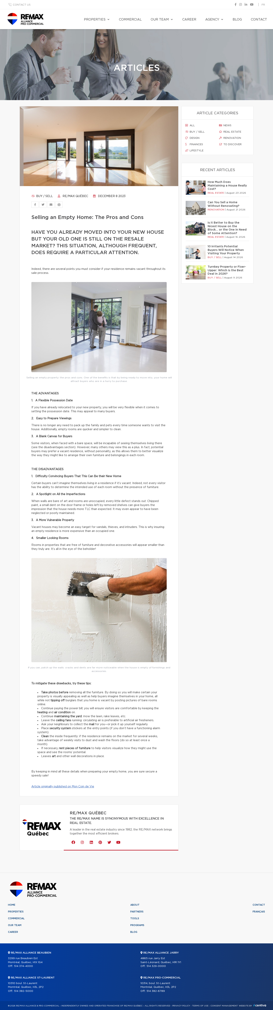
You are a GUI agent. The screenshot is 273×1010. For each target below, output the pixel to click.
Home (11, 905)
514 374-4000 (23, 966)
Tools (134, 918)
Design (194, 138)
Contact (259, 19)
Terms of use (200, 1006)
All (192, 125)
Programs (137, 925)
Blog (237, 19)
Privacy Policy (181, 1006)
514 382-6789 (155, 991)
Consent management (224, 1006)
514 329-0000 (156, 966)
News (227, 125)
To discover (232, 144)
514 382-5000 (23, 991)
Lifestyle (196, 150)
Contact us (22, 5)
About (134, 905)
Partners (136, 911)
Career (189, 19)
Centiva (259, 1005)
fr (263, 5)
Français (259, 911)
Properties (95, 19)
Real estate (232, 132)
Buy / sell (44, 196)
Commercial (130, 19)
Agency (212, 19)
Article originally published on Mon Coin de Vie (62, 786)
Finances (196, 144)
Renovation (232, 138)
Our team (160, 19)
